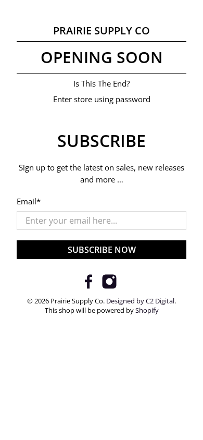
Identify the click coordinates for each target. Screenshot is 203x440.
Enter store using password (101, 99)
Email (29, 201)
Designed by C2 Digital (140, 301)
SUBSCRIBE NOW (102, 249)
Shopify (147, 310)
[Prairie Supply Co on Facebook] (88, 286)
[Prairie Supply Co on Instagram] (109, 286)
